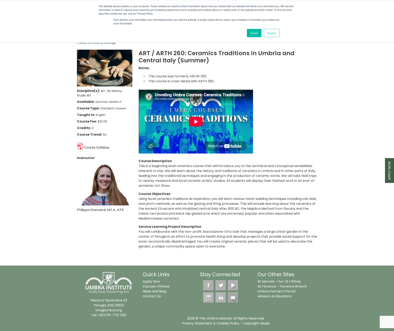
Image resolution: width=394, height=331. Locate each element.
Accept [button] (254, 33)
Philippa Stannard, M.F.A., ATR (100, 209)
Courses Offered (156, 286)
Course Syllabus (96, 147)
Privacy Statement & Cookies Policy (210, 323)
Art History (115, 91)
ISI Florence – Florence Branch (282, 286)
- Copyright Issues (254, 323)
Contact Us (152, 296)
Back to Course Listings (97, 43)
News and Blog (154, 291)
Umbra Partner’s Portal (276, 291)
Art (103, 91)
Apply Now (389, 170)
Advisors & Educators (275, 296)
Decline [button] (271, 33)
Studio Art (84, 95)
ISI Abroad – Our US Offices (279, 281)
